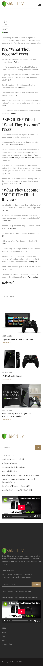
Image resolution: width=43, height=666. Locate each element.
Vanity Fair (33, 262)
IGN (4, 106)
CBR (26, 158)
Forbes (16, 62)
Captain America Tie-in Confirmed (17, 339)
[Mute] (35, 516)
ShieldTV (4, 29)
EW (38, 171)
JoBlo (4, 244)
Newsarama (25, 137)
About (4, 632)
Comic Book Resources (18, 145)
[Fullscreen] (38, 516)
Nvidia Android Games (9, 463)
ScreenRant (6, 221)
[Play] (4, 516)
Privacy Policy (7, 644)
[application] (21, 507)
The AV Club (7, 269)
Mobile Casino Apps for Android (13, 459)
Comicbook (20, 88)
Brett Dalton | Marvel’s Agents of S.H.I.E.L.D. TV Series (16, 415)
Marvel (14, 113)
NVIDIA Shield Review (12, 376)
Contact (5, 640)
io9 (9, 80)
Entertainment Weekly (10, 158)
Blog (3, 636)
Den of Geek (11, 228)
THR (22, 158)
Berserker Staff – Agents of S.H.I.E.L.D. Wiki (17, 490)
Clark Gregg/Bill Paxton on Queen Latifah (16, 486)
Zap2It (35, 70)
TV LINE (31, 158)
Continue (5, 343)
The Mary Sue (33, 277)
